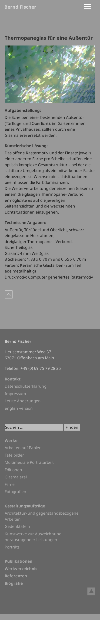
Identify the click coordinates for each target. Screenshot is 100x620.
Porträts (12, 547)
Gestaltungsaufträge (25, 506)
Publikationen (18, 561)
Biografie (14, 583)
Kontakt (12, 379)
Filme (10, 484)
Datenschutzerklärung (26, 386)
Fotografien (15, 491)
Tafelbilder (14, 455)
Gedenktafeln (17, 526)
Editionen (13, 469)
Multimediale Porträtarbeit (29, 462)
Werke (11, 440)
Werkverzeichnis (21, 568)
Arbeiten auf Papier (23, 447)
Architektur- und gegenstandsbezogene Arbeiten (42, 516)
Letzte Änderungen (23, 400)
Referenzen (16, 575)
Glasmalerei (16, 477)
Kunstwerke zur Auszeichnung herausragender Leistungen (33, 536)
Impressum (15, 393)
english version (19, 408)
